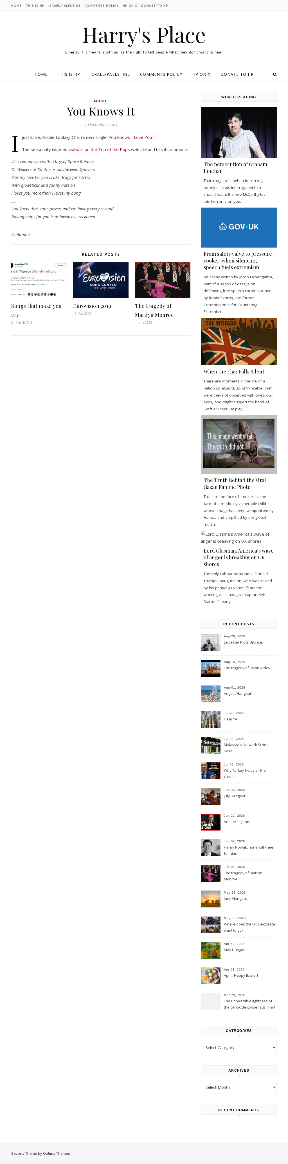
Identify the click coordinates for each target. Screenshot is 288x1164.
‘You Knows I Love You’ (131, 137)
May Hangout (235, 949)
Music (101, 101)
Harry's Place (144, 34)
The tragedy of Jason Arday (247, 667)
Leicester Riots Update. (243, 642)
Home (16, 5)
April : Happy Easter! (241, 975)
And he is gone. (237, 821)
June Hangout (235, 898)
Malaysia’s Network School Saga (246, 747)
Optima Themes (56, 1153)
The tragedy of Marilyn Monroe (243, 876)
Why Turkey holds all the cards (245, 773)
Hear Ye (230, 719)
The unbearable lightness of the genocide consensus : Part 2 (249, 1004)
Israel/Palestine (64, 5)
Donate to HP (154, 5)
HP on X (130, 5)
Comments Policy (101, 5)
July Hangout (234, 795)
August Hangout (237, 693)
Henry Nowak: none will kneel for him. (249, 850)
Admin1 (24, 234)
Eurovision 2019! (92, 305)
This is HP (35, 5)
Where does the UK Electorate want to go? (249, 927)
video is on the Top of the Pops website (108, 149)
